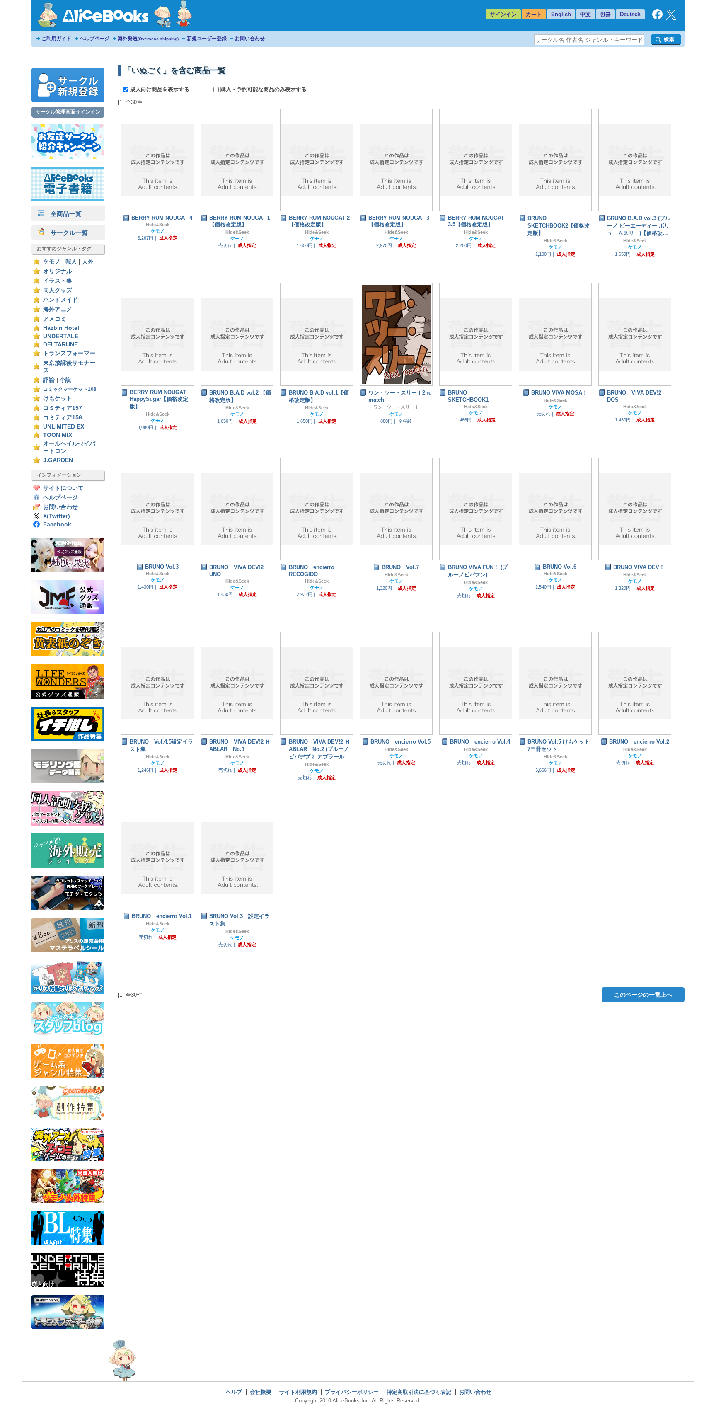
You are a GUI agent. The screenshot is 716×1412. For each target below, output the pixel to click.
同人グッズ (57, 290)
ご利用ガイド (56, 38)
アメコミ (54, 319)
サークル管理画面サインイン (68, 112)
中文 (585, 14)
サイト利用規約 (298, 1392)
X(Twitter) (56, 516)
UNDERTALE (60, 336)
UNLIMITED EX (63, 427)
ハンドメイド (60, 300)
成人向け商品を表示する (159, 89)
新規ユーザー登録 (207, 38)
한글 (605, 14)
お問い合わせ (250, 38)
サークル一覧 (66, 232)
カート (534, 14)
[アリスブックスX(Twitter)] (671, 18)
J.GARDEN (58, 460)
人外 (88, 262)
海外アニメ (57, 309)
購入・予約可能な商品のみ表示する (263, 89)
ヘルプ (234, 1392)
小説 (65, 380)
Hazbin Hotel (61, 328)
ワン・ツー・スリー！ (396, 406)
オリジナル (57, 271)
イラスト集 (57, 281)
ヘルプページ (94, 38)
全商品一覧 (63, 213)
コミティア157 (62, 408)
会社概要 (260, 1392)
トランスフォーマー (69, 353)
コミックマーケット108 (70, 389)
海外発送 (148, 38)
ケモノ (51, 262)
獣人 (71, 262)
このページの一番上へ (643, 994)
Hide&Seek (157, 224)
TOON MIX (57, 435)
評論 (49, 380)
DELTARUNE (60, 344)
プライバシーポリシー (352, 1392)
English (561, 14)
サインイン (503, 14)
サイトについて (63, 488)
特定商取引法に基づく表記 (419, 1392)
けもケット (57, 398)
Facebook (57, 524)
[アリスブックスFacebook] (657, 18)
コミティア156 (62, 417)
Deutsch (630, 14)
